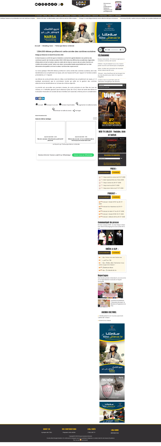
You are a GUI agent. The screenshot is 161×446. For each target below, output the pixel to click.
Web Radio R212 (115, 433)
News (45, 15)
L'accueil (39, 15)
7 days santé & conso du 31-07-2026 (114, 177)
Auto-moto (87, 15)
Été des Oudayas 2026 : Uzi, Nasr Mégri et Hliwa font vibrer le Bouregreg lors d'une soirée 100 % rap (111, 226)
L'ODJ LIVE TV (91, 432)
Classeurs (116, 172)
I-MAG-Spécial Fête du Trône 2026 (113, 180)
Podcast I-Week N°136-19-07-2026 (113, 214)
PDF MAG (118, 15)
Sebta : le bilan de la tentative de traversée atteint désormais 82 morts (110, 69)
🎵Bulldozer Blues (107, 267)
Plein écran (122, 138)
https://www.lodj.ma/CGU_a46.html (112, 164)
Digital (55, 15)
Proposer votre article (69, 432)
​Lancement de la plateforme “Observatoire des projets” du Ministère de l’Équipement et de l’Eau (118, 303)
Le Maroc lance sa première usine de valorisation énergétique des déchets (109, 80)
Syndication (85, 440)
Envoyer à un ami (52, 105)
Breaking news (48, 46)
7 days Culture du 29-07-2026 (112, 183)
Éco (50, 15)
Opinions (95, 15)
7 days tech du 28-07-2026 (111, 185)
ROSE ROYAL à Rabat (105, 320)
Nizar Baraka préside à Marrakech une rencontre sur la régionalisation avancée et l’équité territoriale (112, 279)
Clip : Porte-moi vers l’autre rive (112, 257)
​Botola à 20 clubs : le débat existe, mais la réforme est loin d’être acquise (43, 18)
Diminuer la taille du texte (62, 111)
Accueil (37, 46)
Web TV (111, 15)
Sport (80, 15)
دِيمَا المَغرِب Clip (106, 260)
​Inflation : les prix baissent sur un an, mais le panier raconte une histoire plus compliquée (111, 64)
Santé (61, 15)
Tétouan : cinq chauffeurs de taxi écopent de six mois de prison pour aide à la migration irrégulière (111, 75)
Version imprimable (68, 105)
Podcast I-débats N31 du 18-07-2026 (113, 217)
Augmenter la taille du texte (87, 105)
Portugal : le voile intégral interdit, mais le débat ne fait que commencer (84, 18)
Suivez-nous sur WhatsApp (83, 155)
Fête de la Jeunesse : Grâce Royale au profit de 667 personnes (50, 139)
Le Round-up (57, 144)
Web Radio (103, 15)
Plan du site (76, 440)
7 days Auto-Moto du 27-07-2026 (113, 188)
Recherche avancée (104, 87)
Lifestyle (67, 15)
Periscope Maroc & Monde (64, 46)
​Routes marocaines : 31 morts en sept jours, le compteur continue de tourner (111, 60)
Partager (78, 111)
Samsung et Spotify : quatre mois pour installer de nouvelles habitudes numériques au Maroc (132, 18)
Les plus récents (104, 172)
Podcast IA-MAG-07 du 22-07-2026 (113, 211)
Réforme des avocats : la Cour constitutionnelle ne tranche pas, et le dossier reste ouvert (81, 139)
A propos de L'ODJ (46, 432)
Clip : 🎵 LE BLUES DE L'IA (109, 270)
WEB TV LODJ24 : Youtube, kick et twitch (112, 133)
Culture (74, 15)
